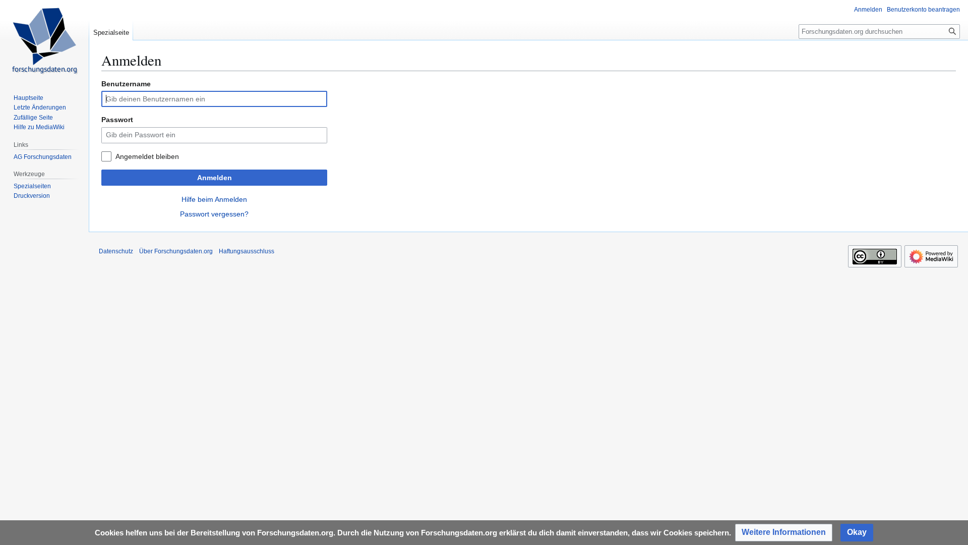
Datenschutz (116, 251)
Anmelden (214, 178)
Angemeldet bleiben (147, 156)
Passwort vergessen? (214, 214)
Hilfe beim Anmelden (214, 199)
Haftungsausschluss (246, 251)
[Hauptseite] (44, 40)
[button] (783, 532)
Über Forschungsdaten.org (176, 251)
